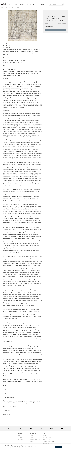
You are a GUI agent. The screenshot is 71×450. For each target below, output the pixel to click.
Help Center (20, 435)
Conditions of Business (47, 439)
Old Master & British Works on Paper (7, 7)
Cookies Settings (50, 446)
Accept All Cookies (58, 446)
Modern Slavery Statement (48, 441)
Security (44, 435)
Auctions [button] (15, 4)
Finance (43, 4)
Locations (20, 437)
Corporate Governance (35, 439)
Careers (32, 441)
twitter (21, 428)
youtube (51, 428)
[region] (35, 447)
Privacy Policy (33, 437)
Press (31, 435)
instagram (40, 428)
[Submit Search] (62, 4)
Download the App (21, 439)
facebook (31, 428)
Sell (37, 4)
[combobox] (56, 4)
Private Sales (30, 4)
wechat (62, 428)
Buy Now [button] (22, 4)
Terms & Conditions (47, 437)
